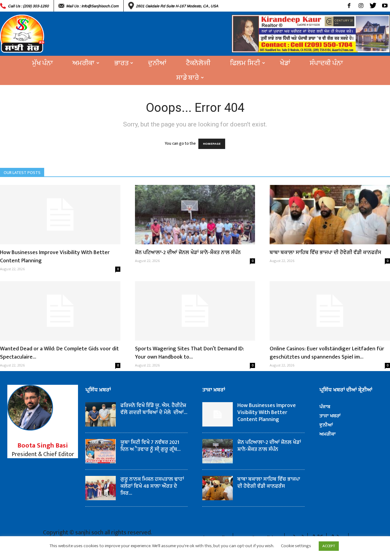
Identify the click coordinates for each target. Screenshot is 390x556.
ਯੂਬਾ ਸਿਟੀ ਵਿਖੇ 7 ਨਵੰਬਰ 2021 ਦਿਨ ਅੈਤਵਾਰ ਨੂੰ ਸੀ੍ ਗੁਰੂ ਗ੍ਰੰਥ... (150, 446)
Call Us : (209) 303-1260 (28, 6)
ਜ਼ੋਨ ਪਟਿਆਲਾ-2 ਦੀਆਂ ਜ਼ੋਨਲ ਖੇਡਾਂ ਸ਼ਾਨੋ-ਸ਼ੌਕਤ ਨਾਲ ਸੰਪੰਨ (188, 252)
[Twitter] (372, 6)
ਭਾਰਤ (121, 63)
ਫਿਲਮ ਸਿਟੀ (245, 63)
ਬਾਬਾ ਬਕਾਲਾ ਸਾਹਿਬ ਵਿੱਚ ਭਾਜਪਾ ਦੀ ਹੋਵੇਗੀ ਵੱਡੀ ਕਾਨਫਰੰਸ (325, 252)
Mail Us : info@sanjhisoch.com (92, 6)
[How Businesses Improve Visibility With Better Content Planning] (60, 214)
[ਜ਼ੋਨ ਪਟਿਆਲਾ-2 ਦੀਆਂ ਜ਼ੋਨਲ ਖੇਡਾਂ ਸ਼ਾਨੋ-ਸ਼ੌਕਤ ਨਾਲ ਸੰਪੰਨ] (195, 214)
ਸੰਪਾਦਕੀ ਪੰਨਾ (326, 63)
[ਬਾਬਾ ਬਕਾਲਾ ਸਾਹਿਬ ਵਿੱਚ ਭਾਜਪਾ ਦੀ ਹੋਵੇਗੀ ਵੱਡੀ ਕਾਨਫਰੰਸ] (330, 214)
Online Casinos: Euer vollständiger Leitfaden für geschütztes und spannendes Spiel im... (327, 353)
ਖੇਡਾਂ (285, 63)
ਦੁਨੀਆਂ (157, 63)
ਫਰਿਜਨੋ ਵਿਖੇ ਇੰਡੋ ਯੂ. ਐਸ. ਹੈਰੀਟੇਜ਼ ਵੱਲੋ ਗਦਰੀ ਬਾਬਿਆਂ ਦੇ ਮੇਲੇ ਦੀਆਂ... (153, 409)
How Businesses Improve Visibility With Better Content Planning (55, 256)
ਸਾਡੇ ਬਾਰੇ (187, 78)
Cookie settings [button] (296, 546)
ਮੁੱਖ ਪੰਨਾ (42, 63)
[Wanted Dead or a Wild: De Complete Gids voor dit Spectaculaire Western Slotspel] (60, 311)
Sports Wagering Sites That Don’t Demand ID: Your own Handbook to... (189, 353)
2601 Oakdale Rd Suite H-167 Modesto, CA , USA (177, 6)
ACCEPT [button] (328, 546)
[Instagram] (361, 6)
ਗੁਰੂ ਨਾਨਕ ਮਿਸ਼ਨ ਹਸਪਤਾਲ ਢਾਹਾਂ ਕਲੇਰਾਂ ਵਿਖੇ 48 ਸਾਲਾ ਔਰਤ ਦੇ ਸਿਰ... (152, 486)
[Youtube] (384, 6)
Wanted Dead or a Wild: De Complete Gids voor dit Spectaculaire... (59, 353)
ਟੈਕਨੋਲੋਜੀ (198, 63)
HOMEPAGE (212, 144)
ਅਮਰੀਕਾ (83, 63)
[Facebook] (349, 6)
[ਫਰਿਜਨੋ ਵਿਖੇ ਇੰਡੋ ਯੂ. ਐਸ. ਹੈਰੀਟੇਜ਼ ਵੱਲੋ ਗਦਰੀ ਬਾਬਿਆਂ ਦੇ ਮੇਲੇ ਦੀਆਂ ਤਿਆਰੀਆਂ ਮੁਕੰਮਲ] (100, 414)
